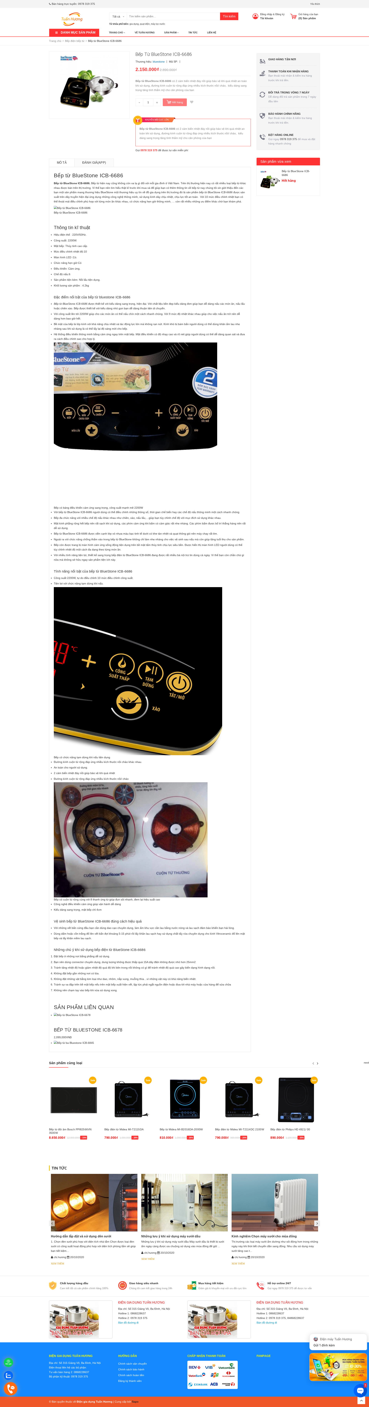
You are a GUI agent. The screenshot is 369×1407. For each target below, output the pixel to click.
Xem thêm (57, 1263)
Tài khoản (266, 18)
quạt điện (145, 24)
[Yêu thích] (191, 102)
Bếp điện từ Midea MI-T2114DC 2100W (239, 1129)
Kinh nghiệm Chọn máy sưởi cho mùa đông (264, 1236)
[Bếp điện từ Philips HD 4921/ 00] (295, 1100)
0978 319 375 (86, 3)
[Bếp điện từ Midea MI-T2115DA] (129, 1100)
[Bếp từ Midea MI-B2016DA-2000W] (184, 1100)
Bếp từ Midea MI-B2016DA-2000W (181, 1129)
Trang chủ (116, 32)
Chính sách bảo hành (131, 1369)
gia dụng (134, 24)
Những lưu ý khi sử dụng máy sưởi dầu (170, 1236)
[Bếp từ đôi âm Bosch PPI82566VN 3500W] (74, 1100)
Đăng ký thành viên (130, 1380)
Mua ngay (57, 1148)
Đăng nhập (266, 14)
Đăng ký (280, 14)
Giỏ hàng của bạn (308, 14)
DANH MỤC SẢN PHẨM (78, 32)
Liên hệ (211, 32)
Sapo (135, 1401)
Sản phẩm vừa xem (275, 161)
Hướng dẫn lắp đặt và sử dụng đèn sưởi (81, 1236)
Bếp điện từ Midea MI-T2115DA (124, 1129)
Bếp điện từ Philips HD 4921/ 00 (290, 1129)
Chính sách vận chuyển (132, 1363)
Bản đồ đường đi (128, 1322)
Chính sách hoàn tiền (131, 1375)
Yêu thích (315, 4)
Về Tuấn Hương (145, 32)
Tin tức (193, 32)
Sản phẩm (170, 32)
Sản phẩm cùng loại (65, 1063)
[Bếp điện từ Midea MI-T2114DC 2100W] (240, 1100)
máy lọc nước (158, 24)
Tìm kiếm (229, 16)
